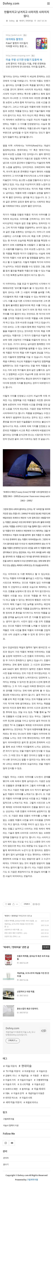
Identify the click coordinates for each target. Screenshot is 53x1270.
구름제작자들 (42, 1080)
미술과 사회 (27, 1098)
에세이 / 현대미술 (26, 21)
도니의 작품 (25, 1084)
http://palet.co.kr (14, 35)
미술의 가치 (10, 1080)
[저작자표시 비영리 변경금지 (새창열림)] (36, 904)
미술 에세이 (39, 1089)
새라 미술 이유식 (14, 1102)
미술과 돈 (43, 1071)
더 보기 (46, 947)
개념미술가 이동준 (36, 1093)
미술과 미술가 (26, 1080)
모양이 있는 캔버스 (11, 936)
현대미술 (14, 916)
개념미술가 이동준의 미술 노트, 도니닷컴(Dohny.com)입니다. (20, 1033)
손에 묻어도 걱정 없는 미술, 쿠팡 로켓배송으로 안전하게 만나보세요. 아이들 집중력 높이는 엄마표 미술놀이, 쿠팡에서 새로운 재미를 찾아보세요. (26, 65)
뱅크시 (46, 1076)
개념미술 (25, 1076)
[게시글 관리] (17, 904)
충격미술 (26, 1089)
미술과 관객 (18, 1093)
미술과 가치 (10, 1084)
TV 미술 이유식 (13, 1071)
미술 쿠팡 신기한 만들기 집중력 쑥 (24, 59)
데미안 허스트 (11, 1098)
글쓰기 (6, 1164)
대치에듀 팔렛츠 (14, 39)
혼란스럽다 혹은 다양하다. (13, 933)
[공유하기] (13, 904)
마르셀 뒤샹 (29, 1071)
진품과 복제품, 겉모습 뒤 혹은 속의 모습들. (19, 921)
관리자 (6, 1158)
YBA (7, 1093)
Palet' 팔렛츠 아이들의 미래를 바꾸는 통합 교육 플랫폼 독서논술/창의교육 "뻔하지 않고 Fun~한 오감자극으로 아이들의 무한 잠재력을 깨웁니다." (18, 45)
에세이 (7, 916)
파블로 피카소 (32, 1102)
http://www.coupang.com (18, 56)
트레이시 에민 (11, 1089)
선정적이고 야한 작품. (12, 930)
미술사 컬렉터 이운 (11, 1126)
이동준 (36, 1076)
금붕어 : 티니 (11, 1076)
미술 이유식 (11, 1066)
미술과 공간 (39, 1084)
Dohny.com (12, 1028)
